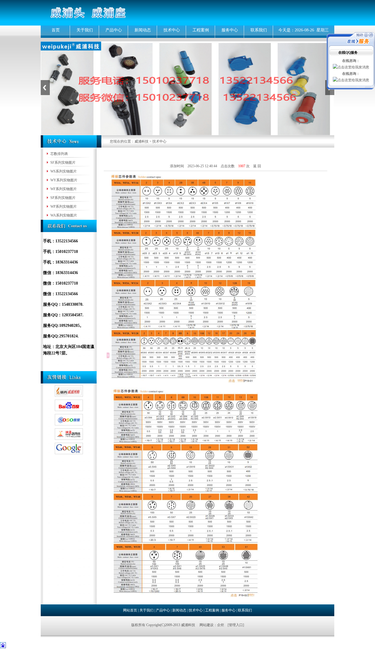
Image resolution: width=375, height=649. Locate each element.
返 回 (257, 166)
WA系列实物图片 (63, 215)
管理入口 (236, 625)
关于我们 (84, 30)
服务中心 (229, 30)
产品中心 (113, 30)
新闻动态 (142, 30)
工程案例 (200, 30)
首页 (56, 30)
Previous (45, 87)
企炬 (220, 625)
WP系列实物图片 (63, 206)
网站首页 (130, 610)
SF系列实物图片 (63, 162)
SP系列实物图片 (63, 198)
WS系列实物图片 (63, 171)
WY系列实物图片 (63, 180)
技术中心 (171, 30)
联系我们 (258, 30)
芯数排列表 (59, 154)
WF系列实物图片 (63, 189)
